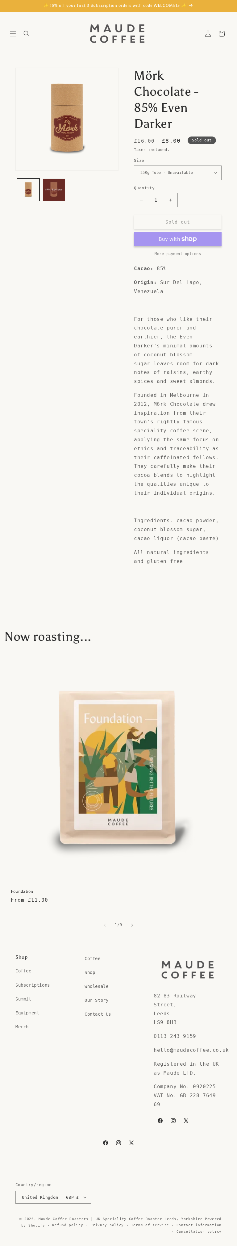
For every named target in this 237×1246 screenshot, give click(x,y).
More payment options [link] (178, 254)
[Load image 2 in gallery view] (54, 189)
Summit (23, 998)
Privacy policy (107, 1225)
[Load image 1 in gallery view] (28, 189)
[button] (13, 33)
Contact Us (98, 1014)
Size (139, 160)
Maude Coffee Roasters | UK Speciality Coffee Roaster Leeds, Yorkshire (120, 1219)
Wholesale (96, 986)
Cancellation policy (199, 1232)
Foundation (22, 891)
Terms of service (150, 1225)
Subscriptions (32, 985)
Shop (90, 972)
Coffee (23, 970)
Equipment (27, 1012)
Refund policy (67, 1225)
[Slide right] (132, 925)
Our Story (96, 1000)
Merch (22, 1026)
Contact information (199, 1225)
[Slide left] (105, 925)
